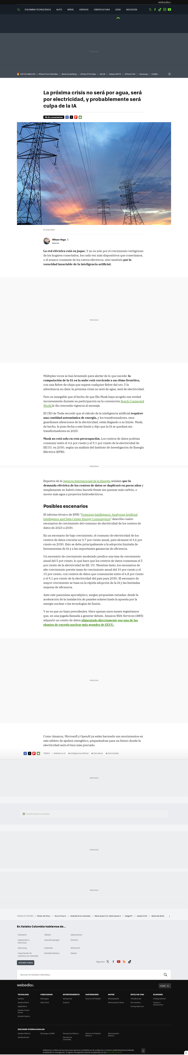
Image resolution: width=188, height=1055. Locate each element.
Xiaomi (74, 953)
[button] (60, 239)
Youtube (169, 9)
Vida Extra (44, 1002)
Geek (118, 9)
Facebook (155, 9)
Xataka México (24, 1033)
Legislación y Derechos (24, 941)
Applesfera (22, 1006)
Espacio (83, 9)
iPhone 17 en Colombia (48, 74)
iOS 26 (102, 74)
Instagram (164, 9)
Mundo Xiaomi (24, 1016)
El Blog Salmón (159, 998)
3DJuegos (44, 998)
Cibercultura (102, 9)
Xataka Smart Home (23, 1011)
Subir (163, 985)
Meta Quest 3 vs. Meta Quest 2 (108, 916)
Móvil (70, 9)
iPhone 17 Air (130, 74)
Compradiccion (137, 1006)
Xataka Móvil (23, 1002)
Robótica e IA (60, 753)
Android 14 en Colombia (80, 916)
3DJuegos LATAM (47, 1033)
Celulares (22, 934)
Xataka (21, 998)
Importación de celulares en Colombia (28, 954)
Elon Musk (98, 753)
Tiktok (159, 9)
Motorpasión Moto (116, 1002)
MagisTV (129, 916)
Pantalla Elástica (51, 953)
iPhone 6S (75, 947)
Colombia (48, 947)
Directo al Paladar (93, 998)
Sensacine (67, 998)
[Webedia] (164, 2)
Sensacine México (71, 1033)
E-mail (80, 117)
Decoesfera (136, 1002)
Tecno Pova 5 (60, 916)
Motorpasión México (113, 1034)
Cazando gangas (52, 939)
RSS (124, 961)
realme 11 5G (142, 916)
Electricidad (113, 753)
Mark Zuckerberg (69, 74)
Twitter (150, 9)
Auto (59, 9)
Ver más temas (25, 962)
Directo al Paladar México (93, 1034)
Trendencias (136, 998)
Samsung (143, 74)
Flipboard (75, 117)
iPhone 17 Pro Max (88, 74)
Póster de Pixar (44, 916)
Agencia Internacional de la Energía (87, 481)
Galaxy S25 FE (115, 74)
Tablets (47, 934)
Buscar (165, 974)
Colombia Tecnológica (38, 9)
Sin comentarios (55, 117)
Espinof (66, 1002)
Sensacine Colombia (67, 1038)
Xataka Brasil (23, 1037)
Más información (114, 1052)
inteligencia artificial (79, 753)
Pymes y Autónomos (158, 1003)
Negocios (131, 9)
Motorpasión (113, 998)
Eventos (74, 939)
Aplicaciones (76, 934)
